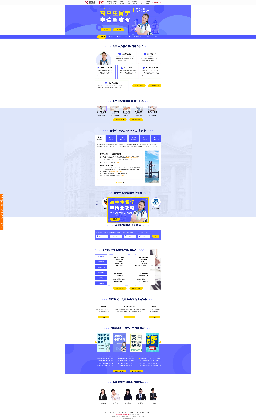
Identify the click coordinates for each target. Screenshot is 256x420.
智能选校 (141, 3)
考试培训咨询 (103, 317)
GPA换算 (109, 3)
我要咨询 (104, 403)
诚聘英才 (126, 412)
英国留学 (122, 1)
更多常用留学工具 (120, 119)
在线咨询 (119, 29)
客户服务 (132, 412)
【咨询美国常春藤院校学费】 (116, 171)
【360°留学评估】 (114, 112)
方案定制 (106, 29)
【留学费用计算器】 (101, 112)
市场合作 (121, 412)
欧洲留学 (148, 1)
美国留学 (115, 1)
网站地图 (106, 412)
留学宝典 (148, 3)
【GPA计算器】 (127, 112)
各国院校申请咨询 (155, 85)
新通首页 (109, 1)
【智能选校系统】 (139, 112)
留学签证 (128, 3)
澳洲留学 (128, 1)
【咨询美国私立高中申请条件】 (132, 157)
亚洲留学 (141, 1)
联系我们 (137, 412)
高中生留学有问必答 (136, 371)
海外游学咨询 (154, 317)
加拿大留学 (134, 1)
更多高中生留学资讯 (119, 371)
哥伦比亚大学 (155, 208)
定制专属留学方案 (136, 288)
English (116, 412)
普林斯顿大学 (106, 208)
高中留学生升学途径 (138, 85)
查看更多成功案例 (120, 288)
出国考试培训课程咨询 (129, 317)
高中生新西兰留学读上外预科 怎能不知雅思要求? (106, 356)
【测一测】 (117, 162)
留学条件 (135, 3)
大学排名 (115, 3)
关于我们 (112, 412)
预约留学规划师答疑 (136, 119)
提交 (156, 236)
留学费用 (122, 3)
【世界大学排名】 (152, 112)
